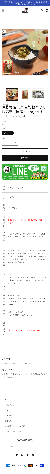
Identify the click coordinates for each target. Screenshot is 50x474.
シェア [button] (7, 350)
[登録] (42, 446)
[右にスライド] (47, 95)
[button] (2, 10)
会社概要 (8, 421)
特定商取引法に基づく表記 (15, 426)
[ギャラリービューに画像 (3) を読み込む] (38, 94)
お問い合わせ (10, 405)
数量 (3, 138)
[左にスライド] (2, 95)
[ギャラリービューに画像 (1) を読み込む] (12, 94)
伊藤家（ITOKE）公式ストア (21, 469)
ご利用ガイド (10, 415)
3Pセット (7, 133)
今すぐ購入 (25, 158)
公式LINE (8, 410)
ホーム (7, 400)
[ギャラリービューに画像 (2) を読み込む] (25, 94)
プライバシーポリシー (13, 431)
